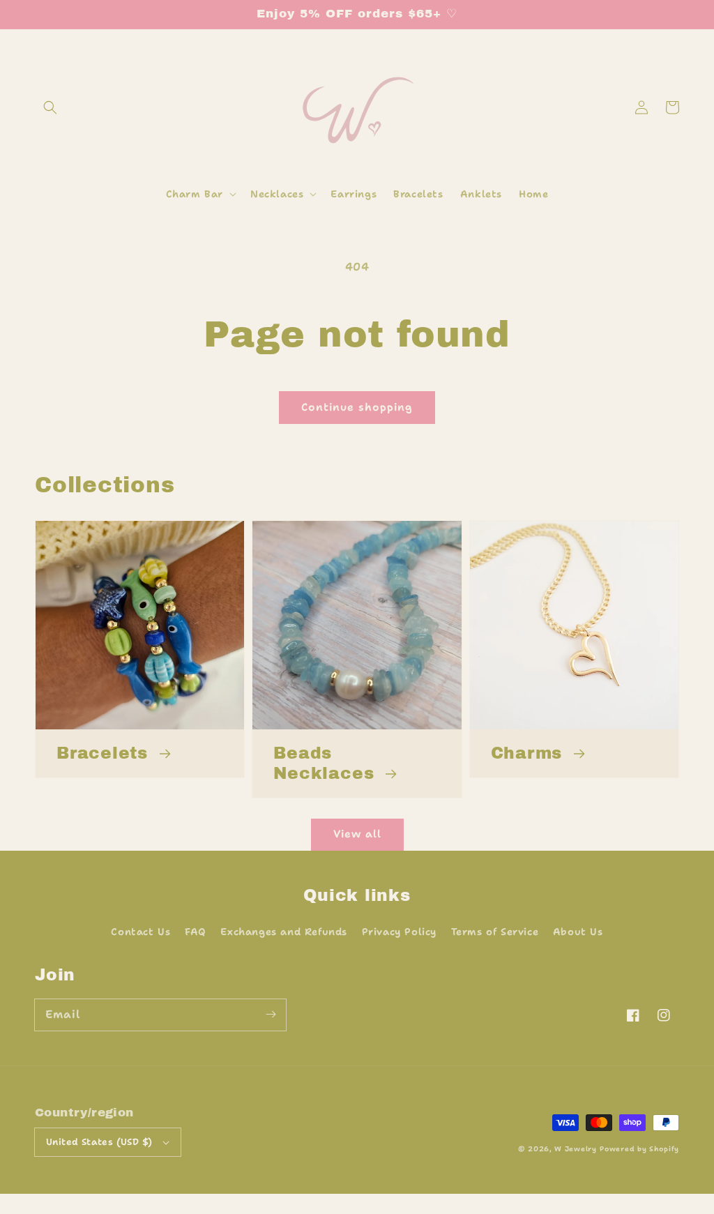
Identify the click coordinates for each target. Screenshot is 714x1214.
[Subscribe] (270, 1014)
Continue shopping (357, 407)
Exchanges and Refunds (283, 931)
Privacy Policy (399, 931)
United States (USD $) (99, 1142)
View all (357, 834)
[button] (50, 107)
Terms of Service (495, 931)
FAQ (195, 931)
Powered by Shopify (639, 1148)
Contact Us (140, 931)
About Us (578, 931)
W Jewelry (575, 1148)
